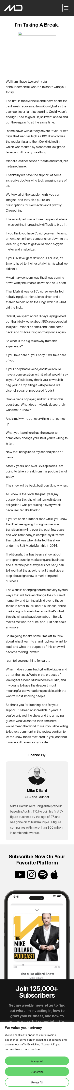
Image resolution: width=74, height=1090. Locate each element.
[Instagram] (31, 875)
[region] (37, 1056)
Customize (37, 1071)
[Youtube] (20, 875)
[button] (66, 8)
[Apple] (54, 875)
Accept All (37, 1061)
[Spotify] (43, 875)
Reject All (37, 1082)
